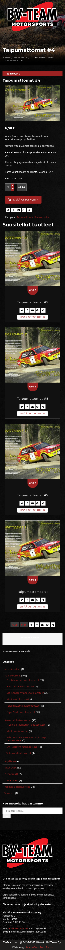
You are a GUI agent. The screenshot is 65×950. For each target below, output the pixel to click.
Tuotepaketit (11, 780)
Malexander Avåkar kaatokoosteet (25, 692)
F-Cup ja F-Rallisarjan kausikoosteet (25, 724)
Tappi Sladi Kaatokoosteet (20, 712)
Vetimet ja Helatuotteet (17, 786)
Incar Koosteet (12, 669)
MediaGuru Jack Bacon (39, 947)
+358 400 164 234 (18, 928)
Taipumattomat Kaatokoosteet (44, 58)
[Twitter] (8, 210)
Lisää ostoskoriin (32, 317)
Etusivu (6, 58)
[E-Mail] (18, 210)
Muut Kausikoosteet (17, 731)
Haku (6, 816)
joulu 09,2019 (13, 73)
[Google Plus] (24, 210)
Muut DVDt (10, 767)
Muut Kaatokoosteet (17, 699)
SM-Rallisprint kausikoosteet (21, 746)
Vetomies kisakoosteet (18, 753)
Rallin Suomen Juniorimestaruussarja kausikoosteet (26, 739)
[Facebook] (13, 210)
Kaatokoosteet (20, 58)
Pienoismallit (11, 774)
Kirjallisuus (10, 761)
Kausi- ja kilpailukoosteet (17, 720)
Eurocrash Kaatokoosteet (20, 686)
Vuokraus (9, 793)
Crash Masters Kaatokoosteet (22, 680)
